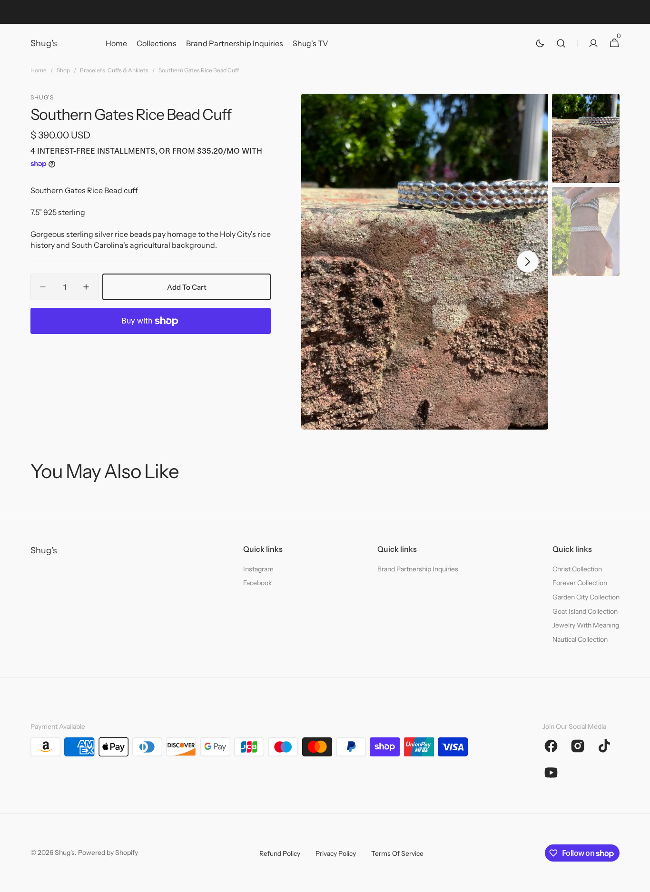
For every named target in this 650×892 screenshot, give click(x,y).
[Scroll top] (638, 880)
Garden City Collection (586, 597)
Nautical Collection (580, 639)
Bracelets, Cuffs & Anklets (114, 70)
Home (38, 70)
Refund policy (279, 853)
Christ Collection (577, 569)
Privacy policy (335, 853)
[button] (561, 43)
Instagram (258, 569)
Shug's (65, 852)
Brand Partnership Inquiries (417, 569)
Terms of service (397, 853)
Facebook (257, 582)
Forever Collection (579, 582)
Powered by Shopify (108, 852)
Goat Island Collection (585, 611)
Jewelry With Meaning (585, 625)
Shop (63, 70)
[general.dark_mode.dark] (540, 43)
